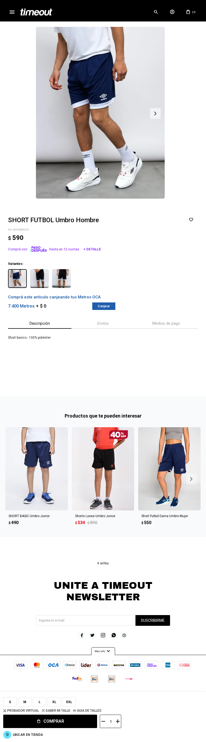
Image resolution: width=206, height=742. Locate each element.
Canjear (104, 306)
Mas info (103, 651)
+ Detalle (92, 249)
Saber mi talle (58, 710)
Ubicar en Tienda (28, 735)
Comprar (53, 721)
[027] (39, 278)
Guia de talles (89, 710)
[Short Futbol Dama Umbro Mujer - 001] (169, 468)
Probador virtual (23, 710)
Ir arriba (103, 563)
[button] (156, 12)
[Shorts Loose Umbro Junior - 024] (103, 468)
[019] (17, 278)
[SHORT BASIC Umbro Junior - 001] (36, 468)
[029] (61, 278)
